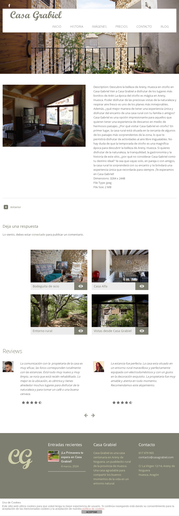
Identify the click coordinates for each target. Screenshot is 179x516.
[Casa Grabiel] (68, 15)
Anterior (15, 207)
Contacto (144, 26)
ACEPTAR (91, 512)
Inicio (56, 26)
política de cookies (93, 508)
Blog (165, 26)
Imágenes (99, 26)
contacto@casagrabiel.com (156, 457)
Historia (76, 26)
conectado (38, 234)
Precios (121, 26)
